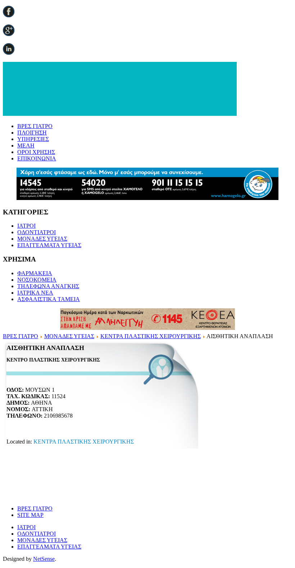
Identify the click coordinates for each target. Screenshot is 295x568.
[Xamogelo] (147, 198)
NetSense (44, 559)
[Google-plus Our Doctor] (8, 34)
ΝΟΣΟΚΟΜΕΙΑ (36, 280)
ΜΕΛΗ (26, 145)
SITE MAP (30, 515)
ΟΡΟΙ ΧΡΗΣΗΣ (36, 152)
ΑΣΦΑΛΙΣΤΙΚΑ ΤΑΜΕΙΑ (48, 299)
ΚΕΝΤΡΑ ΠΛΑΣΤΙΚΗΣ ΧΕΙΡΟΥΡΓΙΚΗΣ (150, 336)
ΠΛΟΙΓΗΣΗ (32, 132)
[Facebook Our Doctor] (8, 15)
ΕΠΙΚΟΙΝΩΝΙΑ (36, 158)
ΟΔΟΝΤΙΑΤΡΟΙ (36, 232)
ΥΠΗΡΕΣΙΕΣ (33, 139)
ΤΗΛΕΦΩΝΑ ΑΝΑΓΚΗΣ (48, 286)
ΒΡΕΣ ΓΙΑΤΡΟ (35, 126)
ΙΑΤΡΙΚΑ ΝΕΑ (35, 293)
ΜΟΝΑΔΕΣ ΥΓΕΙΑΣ (42, 239)
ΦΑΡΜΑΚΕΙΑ (34, 273)
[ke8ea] (147, 328)
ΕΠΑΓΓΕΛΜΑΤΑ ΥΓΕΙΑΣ (49, 245)
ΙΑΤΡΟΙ (26, 226)
